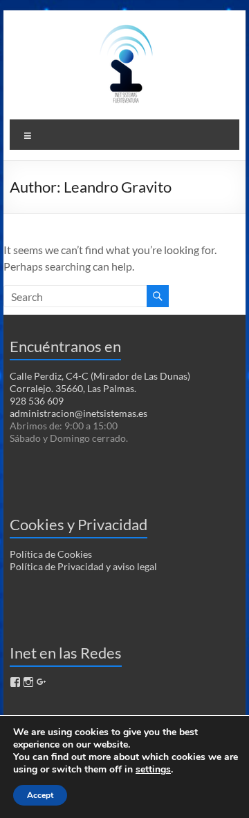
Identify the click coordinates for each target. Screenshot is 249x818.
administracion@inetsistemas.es (78, 413)
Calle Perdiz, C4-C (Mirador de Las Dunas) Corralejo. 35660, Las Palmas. (100, 382)
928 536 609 (37, 401)
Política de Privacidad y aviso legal (83, 566)
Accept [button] (40, 795)
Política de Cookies (51, 554)
